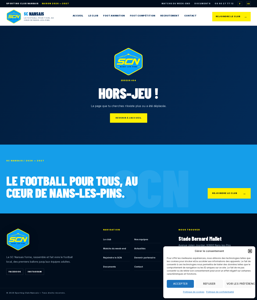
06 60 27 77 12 (224, 3)
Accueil (78, 15)
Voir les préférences (239, 283)
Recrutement (169, 15)
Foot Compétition (142, 15)
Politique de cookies (193, 292)
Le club (107, 239)
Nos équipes (141, 239)
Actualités (139, 248)
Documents (109, 266)
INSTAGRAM (35, 272)
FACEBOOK (15, 272)
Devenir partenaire (144, 257)
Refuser (209, 283)
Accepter (180, 283)
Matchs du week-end (114, 248)
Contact (190, 15)
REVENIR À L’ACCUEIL (129, 118)
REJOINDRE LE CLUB (231, 16)
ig (248, 3)
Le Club (93, 15)
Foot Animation (114, 15)
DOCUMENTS (202, 3)
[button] (250, 251)
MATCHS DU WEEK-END (176, 3)
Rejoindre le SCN (112, 257)
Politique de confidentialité (220, 292)
